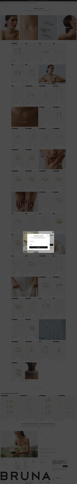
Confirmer (38, 247)
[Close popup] (49, 235)
